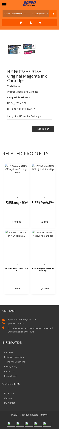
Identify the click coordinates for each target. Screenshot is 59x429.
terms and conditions (14, 361)
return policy (10, 376)
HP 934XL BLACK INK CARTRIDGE (16, 270)
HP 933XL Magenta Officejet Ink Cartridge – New (17, 203)
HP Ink (22, 116)
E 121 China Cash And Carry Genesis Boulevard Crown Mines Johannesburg (30, 330)
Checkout (8, 398)
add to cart (43, 128)
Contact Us (9, 371)
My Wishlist (9, 402)
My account (9, 393)
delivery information (14, 357)
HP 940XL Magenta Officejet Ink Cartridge (43, 203)
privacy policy (10, 366)
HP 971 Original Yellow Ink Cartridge (43, 270)
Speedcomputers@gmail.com (22, 319)
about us (8, 352)
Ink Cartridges (34, 116)
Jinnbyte (43, 414)
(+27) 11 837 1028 (16, 323)
